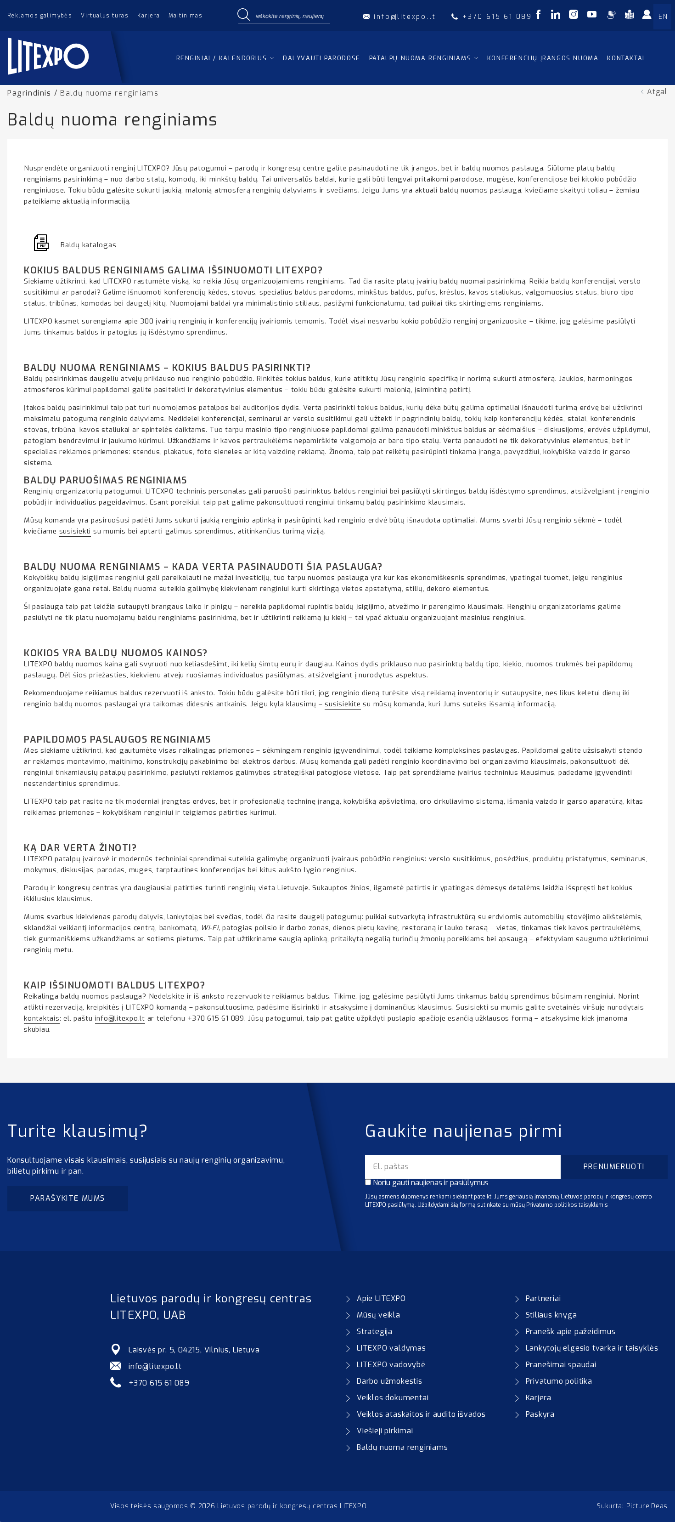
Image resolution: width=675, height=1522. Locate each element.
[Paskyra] (649, 17)
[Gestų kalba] (611, 16)
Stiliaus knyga (551, 1315)
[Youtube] (592, 16)
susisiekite (342, 704)
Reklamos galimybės (39, 15)
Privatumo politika (559, 1381)
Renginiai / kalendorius (221, 58)
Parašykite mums (67, 1198)
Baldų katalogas (88, 245)
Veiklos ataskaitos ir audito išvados (421, 1414)
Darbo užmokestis (389, 1381)
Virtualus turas (105, 15)
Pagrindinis (29, 93)
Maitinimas (185, 15)
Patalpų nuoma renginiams (420, 58)
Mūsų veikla (378, 1315)
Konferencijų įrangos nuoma (543, 58)
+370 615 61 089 (159, 1383)
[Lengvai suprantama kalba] (629, 16)
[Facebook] (538, 16)
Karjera (148, 15)
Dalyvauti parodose (321, 58)
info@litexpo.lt (120, 1018)
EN (663, 16)
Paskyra (540, 1414)
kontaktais (42, 1018)
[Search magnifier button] (243, 15)
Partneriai (543, 1298)
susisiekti (75, 531)
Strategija (375, 1331)
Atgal (657, 92)
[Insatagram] (573, 16)
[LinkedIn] (555, 16)
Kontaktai (625, 58)
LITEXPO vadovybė (391, 1364)
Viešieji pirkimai (385, 1431)
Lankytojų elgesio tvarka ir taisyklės (592, 1348)
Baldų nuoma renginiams (402, 1447)
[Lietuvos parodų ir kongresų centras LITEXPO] (70, 80)
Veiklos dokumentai (392, 1398)
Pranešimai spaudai (561, 1364)
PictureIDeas (647, 1506)
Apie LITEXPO (381, 1298)
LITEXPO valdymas (391, 1348)
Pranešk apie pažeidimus (571, 1331)
